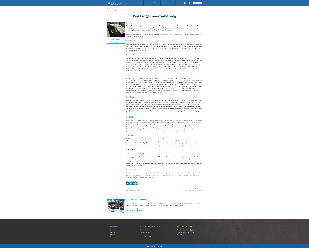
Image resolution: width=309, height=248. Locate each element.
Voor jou (164, 3)
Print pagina (115, 42)
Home (140, 3)
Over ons (179, 3)
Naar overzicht (116, 39)
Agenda (112, 234)
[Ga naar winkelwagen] (189, 3)
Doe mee (156, 3)
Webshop (171, 3)
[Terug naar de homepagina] (116, 3)
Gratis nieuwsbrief (132, 210)
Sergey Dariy (129, 23)
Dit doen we (148, 3)
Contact (112, 237)
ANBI (191, 230)
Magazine (141, 210)
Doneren (197, 3)
